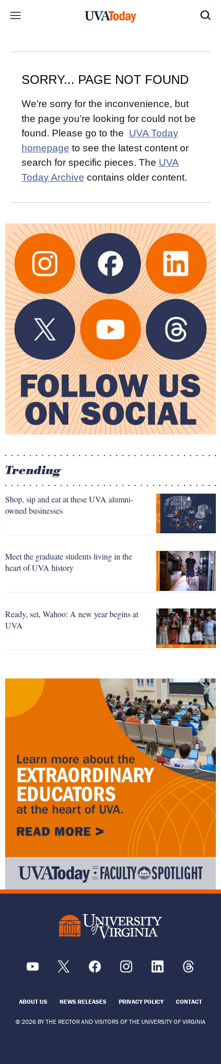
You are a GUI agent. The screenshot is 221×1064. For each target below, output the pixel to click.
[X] (63, 970)
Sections (15, 15)
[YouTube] (32, 970)
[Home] (110, 17)
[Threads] (188, 970)
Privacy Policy (141, 1001)
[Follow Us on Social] (110, 328)
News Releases (83, 1001)
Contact (189, 1001)
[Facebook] (94, 970)
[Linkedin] (157, 970)
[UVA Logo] (110, 926)
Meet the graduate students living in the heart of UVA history (68, 562)
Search (205, 15)
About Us (33, 1001)
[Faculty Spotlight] (110, 783)
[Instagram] (126, 970)
